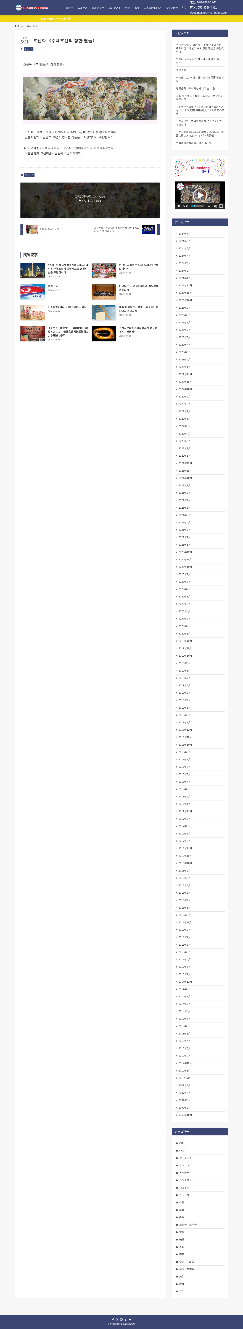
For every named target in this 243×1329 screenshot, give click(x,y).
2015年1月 (185, 974)
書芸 (181, 1254)
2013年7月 (185, 1018)
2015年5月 (185, 952)
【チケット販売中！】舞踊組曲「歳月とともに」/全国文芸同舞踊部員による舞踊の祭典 (200, 110)
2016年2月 (185, 915)
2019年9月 (185, 663)
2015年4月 (185, 959)
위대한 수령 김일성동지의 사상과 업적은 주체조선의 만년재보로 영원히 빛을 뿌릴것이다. (200, 48)
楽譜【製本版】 (188, 1269)
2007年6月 (185, 1085)
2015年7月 (185, 937)
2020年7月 (185, 589)
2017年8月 (185, 826)
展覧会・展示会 (188, 1224)
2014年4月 (185, 1011)
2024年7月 (185, 233)
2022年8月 (185, 403)
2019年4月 (185, 700)
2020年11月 (185, 559)
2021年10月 (185, 478)
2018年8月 (185, 759)
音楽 (181, 1291)
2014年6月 (185, 1003)
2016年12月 (185, 848)
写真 (181, 1209)
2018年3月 (185, 789)
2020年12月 (185, 552)
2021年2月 (185, 537)
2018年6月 (185, 766)
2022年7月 (185, 411)
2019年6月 (185, 685)
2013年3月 (185, 1048)
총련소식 (181, 70)
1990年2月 (185, 1107)
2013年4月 (185, 1040)
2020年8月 (185, 581)
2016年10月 (185, 863)
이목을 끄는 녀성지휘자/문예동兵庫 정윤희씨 (200, 79)
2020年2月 (185, 626)
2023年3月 (185, 352)
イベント (184, 1165)
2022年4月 (185, 433)
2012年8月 (185, 1070)
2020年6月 (185, 596)
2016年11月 (185, 855)
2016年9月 (185, 870)
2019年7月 (185, 678)
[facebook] (113, 1319)
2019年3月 (185, 707)
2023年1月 (185, 366)
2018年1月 (185, 803)
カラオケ (184, 1172)
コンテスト (185, 1180)
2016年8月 (185, 878)
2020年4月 (185, 611)
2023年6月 (185, 329)
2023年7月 (185, 322)
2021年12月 (185, 463)
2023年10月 (185, 300)
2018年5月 (185, 774)
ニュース (28, 49)
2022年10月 (185, 389)
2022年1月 (185, 455)
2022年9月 (185, 396)
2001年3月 (185, 1100)
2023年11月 (185, 292)
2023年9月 (185, 307)
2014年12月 (185, 981)
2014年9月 (185, 989)
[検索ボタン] (184, 7)
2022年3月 (185, 440)
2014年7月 (185, 996)
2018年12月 (185, 729)
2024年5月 (185, 248)
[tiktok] (125, 1319)
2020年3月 (185, 618)
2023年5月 (185, 337)
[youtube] (130, 1319)
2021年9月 (185, 485)
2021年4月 (185, 522)
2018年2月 (185, 796)
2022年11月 (185, 381)
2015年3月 (185, 966)
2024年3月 (185, 263)
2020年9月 (185, 574)
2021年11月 (185, 470)
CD (181, 1143)
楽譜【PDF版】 (188, 1261)
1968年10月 (185, 1115)
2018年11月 (185, 737)
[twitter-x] (117, 1319)
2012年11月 (185, 1063)
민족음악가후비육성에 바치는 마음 (195, 88)
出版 (181, 1217)
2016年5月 (185, 892)
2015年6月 (185, 944)
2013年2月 (185, 1055)
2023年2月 (185, 359)
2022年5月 (185, 426)
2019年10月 (185, 655)
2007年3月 (185, 1092)
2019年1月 (185, 722)
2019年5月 (185, 692)
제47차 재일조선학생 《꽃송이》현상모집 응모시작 (199, 97)
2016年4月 (185, 900)
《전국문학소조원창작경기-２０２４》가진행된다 (199, 123)
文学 (181, 1232)
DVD (181, 1150)
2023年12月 (185, 285)
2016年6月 (185, 885)
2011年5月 (184, 1077)
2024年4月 (185, 255)
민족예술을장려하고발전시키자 (193, 142)
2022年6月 (185, 418)
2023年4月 (185, 344)
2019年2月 (185, 715)
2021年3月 (185, 529)
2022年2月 (185, 448)
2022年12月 (185, 374)
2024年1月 (185, 278)
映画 (181, 1239)
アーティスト (186, 1158)
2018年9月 (185, 752)
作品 (181, 1202)
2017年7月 (185, 833)
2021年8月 (185, 492)
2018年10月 (185, 744)
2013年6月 (185, 1026)
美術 (181, 1276)
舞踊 (181, 1284)
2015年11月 (185, 922)
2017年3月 (185, 840)
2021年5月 (185, 515)
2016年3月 (185, 907)
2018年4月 (185, 781)
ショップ (184, 1187)
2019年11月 (185, 648)
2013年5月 (185, 1033)
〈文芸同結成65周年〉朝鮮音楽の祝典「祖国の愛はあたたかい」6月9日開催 (200, 134)
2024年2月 (185, 270)
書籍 (181, 1246)
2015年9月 (185, 929)
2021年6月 (185, 507)
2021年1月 (185, 544)
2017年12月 (185, 811)
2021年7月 (185, 500)
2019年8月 (185, 670)
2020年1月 (185, 633)
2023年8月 (185, 315)
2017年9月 (185, 818)
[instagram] (121, 1319)
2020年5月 (185, 603)
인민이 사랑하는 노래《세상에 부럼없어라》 (198, 61)
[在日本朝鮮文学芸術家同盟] (32, 7)
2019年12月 (185, 640)
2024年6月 (185, 241)
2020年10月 (185, 566)
